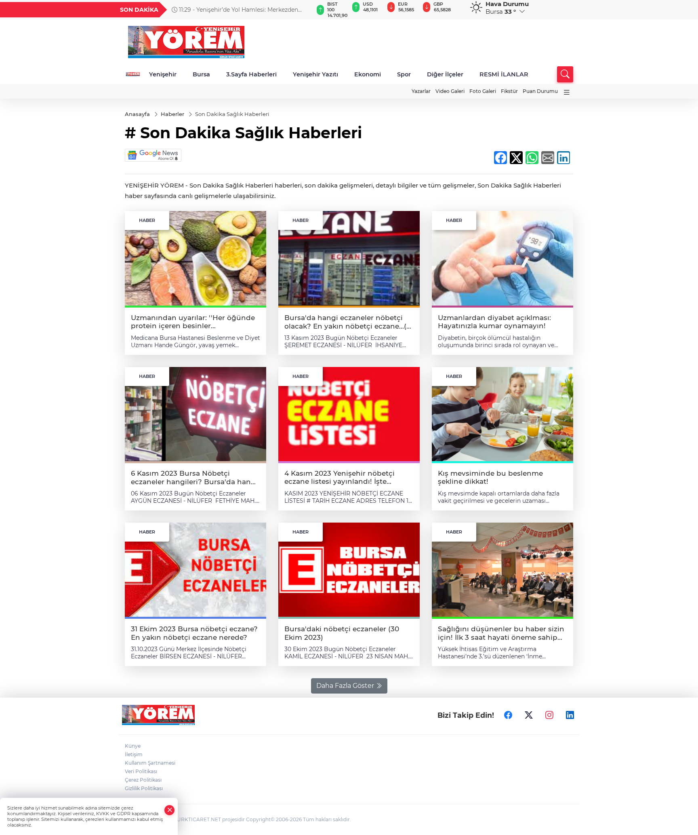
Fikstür (509, 91)
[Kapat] (169, 810)
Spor (404, 74)
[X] (529, 715)
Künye (133, 746)
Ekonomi (367, 74)
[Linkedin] (570, 715)
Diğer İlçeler (445, 74)
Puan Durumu (540, 91)
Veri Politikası (141, 771)
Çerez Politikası (143, 780)
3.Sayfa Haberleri (251, 74)
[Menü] (566, 92)
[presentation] (303, 10)
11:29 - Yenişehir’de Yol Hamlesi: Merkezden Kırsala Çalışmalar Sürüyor (235, 9)
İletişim (134, 754)
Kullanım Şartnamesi (150, 763)
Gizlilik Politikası (144, 788)
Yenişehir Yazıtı (315, 74)
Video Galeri (450, 91)
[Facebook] (508, 715)
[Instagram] (549, 715)
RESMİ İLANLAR (503, 74)
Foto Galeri (482, 91)
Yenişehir (163, 74)
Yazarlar (421, 91)
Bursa (201, 74)
